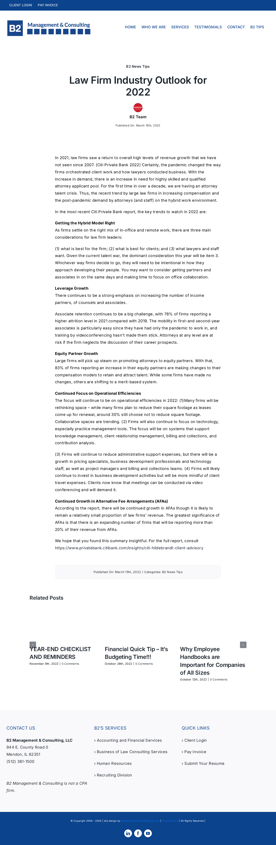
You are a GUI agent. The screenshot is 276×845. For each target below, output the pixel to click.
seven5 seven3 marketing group (140, 820)
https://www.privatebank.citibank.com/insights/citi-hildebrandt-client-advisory (129, 548)
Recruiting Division (114, 775)
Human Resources (114, 763)
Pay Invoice (195, 751)
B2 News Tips (138, 66)
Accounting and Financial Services (129, 740)
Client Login (195, 740)
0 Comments (70, 663)
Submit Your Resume (204, 763)
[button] (33, 645)
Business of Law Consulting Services (132, 751)
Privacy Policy (170, 820)
